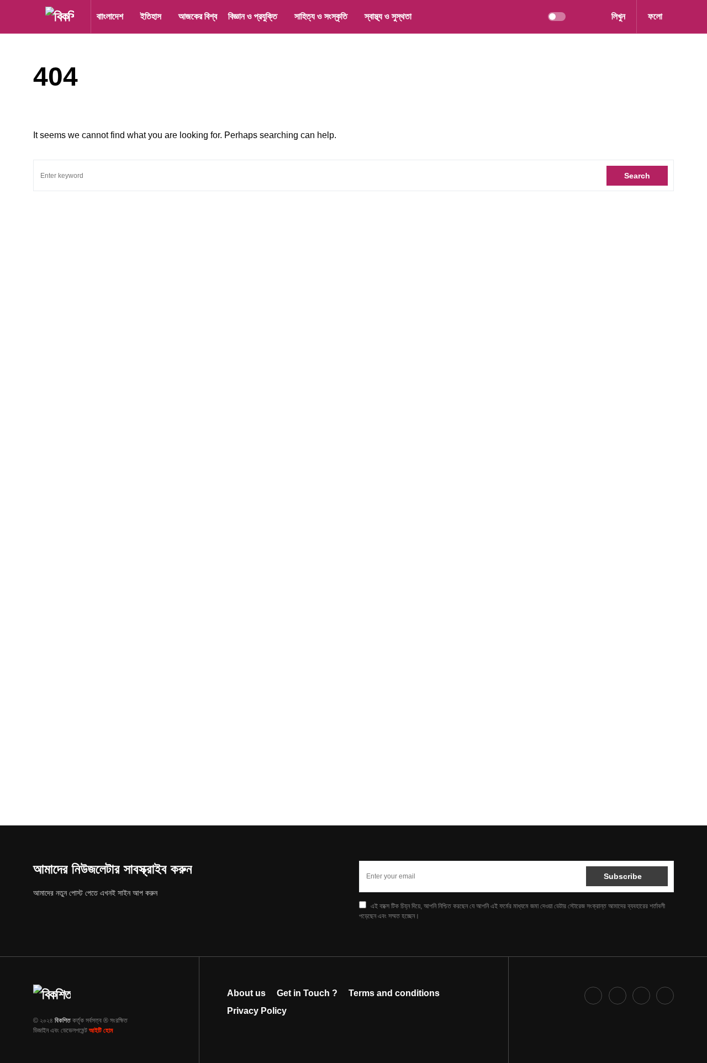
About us (246, 993)
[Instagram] (617, 996)
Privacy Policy (257, 1010)
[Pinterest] (641, 996)
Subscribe (623, 876)
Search (637, 175)
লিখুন (618, 16)
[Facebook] (593, 996)
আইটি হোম (101, 1030)
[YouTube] (665, 996)
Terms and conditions (394, 993)
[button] (36, 16)
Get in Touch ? (307, 993)
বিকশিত (63, 1020)
